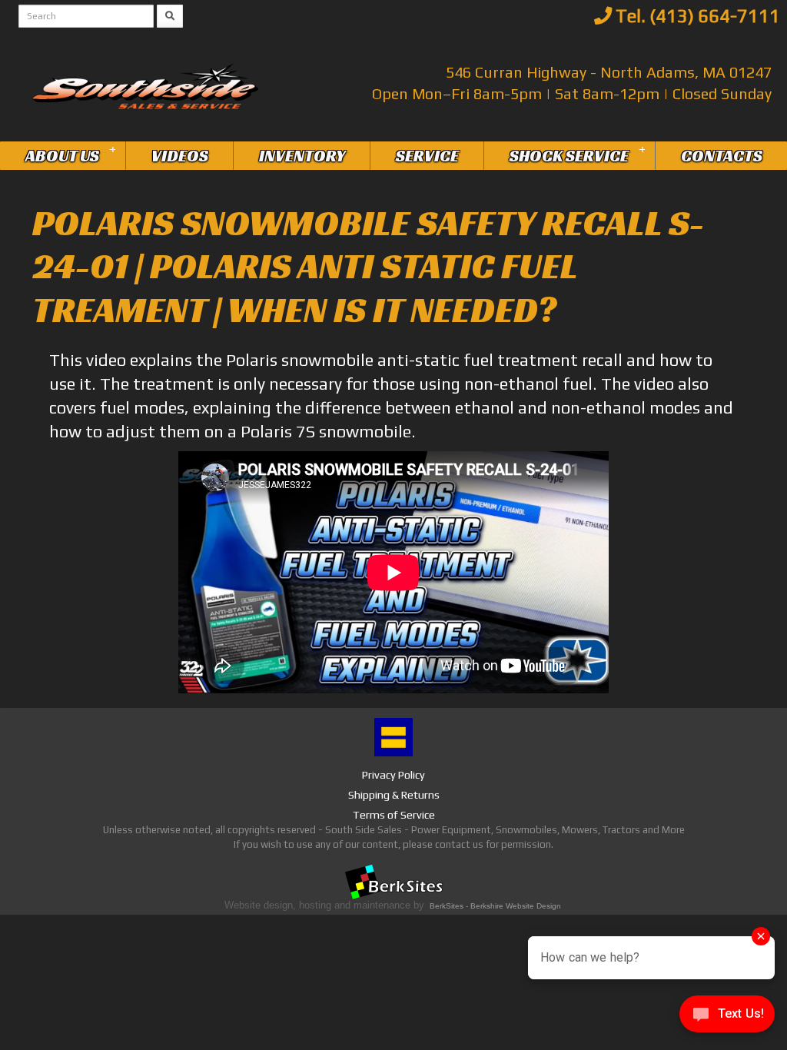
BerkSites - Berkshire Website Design (495, 906)
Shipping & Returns (394, 795)
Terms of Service (394, 815)
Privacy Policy (393, 775)
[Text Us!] (727, 1018)
